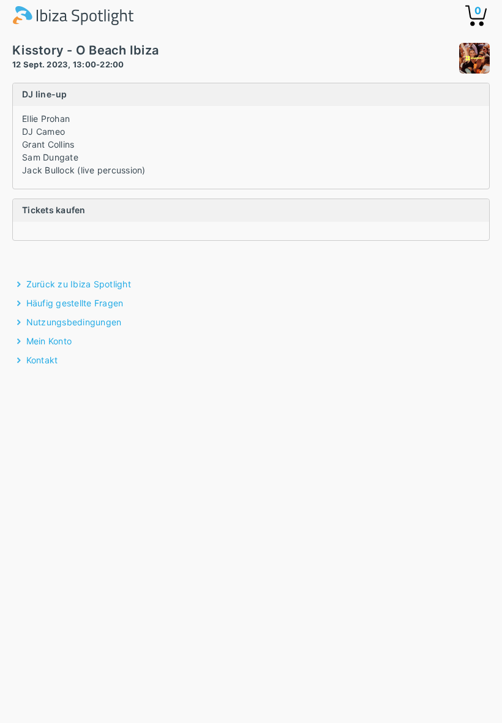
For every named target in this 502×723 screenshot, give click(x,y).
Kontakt (42, 360)
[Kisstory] (474, 60)
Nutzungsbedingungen (74, 322)
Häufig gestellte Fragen (75, 303)
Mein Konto (49, 341)
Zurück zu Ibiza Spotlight (78, 284)
